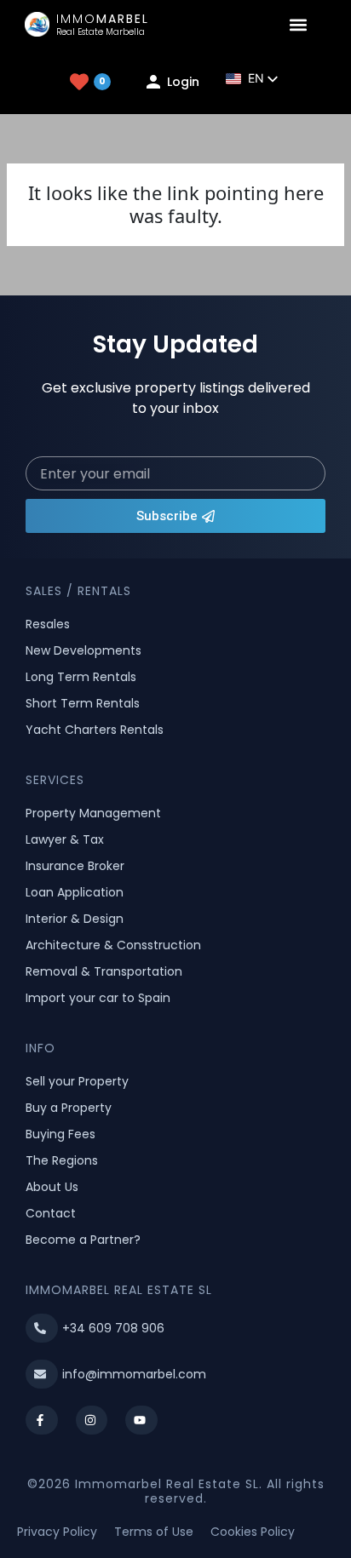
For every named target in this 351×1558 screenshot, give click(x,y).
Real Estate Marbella (100, 32)
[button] (299, 24)
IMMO (102, 18)
